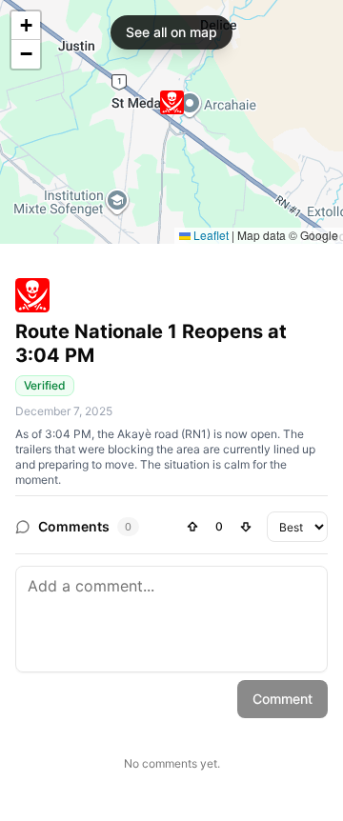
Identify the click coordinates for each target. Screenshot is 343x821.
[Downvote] (245, 526)
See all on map (171, 32)
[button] (172, 102)
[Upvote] (192, 526)
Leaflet (210, 235)
